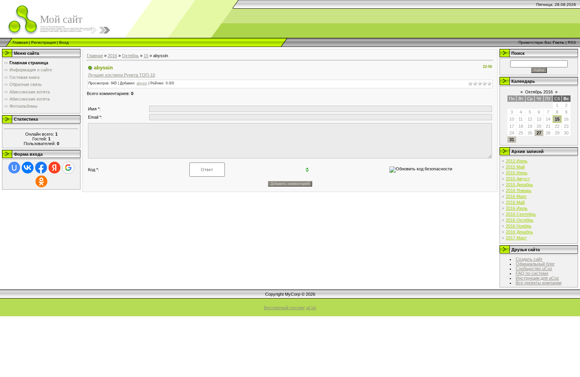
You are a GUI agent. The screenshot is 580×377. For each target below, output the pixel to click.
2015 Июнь (517, 172)
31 (511, 139)
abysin (142, 83)
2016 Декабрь (519, 232)
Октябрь (130, 55)
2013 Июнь (517, 161)
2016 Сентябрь (521, 214)
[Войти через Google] (68, 167)
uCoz (311, 307)
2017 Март (516, 237)
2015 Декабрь (519, 184)
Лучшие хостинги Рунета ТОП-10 (121, 75)
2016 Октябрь (519, 220)
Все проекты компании (538, 282)
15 (146, 55)
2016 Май (515, 202)
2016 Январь (518, 190)
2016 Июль (517, 208)
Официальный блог (535, 263)
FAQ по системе (532, 273)
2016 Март (516, 196)
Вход (64, 42)
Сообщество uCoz (534, 268)
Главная (20, 42)
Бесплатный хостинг (284, 307)
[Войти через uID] (14, 168)
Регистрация (43, 42)
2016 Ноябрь (518, 226)
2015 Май (515, 166)
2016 (112, 55)
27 (539, 133)
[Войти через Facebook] (41, 168)
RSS (572, 42)
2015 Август (518, 178)
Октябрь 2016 (539, 92)
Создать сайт (529, 259)
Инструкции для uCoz (537, 278)
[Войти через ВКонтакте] (28, 168)
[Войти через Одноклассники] (41, 181)
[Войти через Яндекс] (54, 168)
